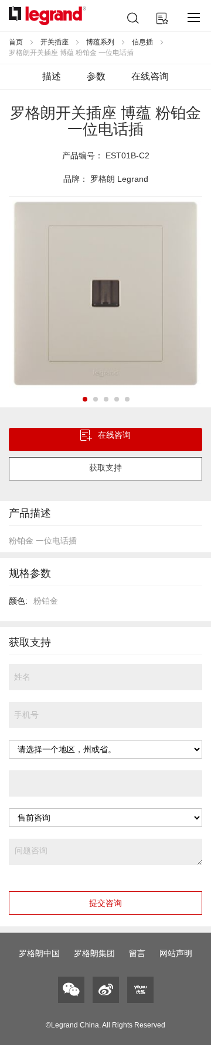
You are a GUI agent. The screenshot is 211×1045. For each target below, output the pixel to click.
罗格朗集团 (94, 953)
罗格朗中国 (39, 953)
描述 (51, 76)
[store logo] (47, 15)
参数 (96, 76)
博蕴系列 (100, 42)
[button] (84, 398)
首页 (16, 42)
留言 (137, 953)
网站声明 (175, 953)
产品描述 (30, 513)
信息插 (142, 42)
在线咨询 (150, 76)
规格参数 (30, 573)
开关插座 (54, 42)
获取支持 (105, 467)
